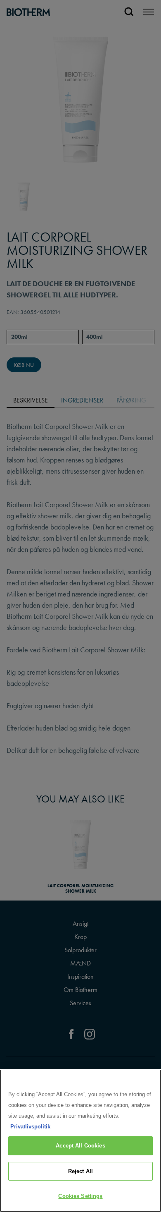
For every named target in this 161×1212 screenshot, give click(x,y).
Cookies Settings (80, 1196)
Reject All (80, 1171)
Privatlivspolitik (30, 1126)
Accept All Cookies (80, 1146)
